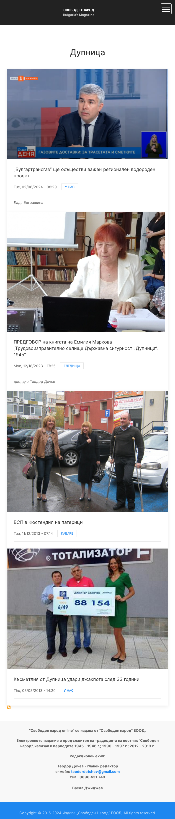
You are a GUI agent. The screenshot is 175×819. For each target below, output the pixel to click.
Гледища (72, 366)
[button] (166, 8)
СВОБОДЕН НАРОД (78, 10)
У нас (70, 187)
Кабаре (67, 533)
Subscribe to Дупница (8, 707)
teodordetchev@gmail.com (95, 771)
